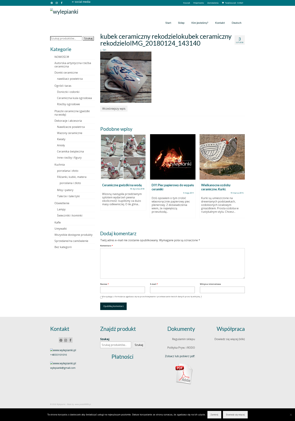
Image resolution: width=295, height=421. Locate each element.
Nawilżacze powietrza (71, 127)
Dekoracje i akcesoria (68, 121)
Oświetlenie (61, 203)
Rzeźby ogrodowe (68, 104)
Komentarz (106, 245)
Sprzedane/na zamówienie (71, 241)
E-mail (154, 284)
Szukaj (88, 38)
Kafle (57, 222)
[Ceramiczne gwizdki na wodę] (123, 157)
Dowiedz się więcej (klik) (229, 339)
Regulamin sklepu (183, 339)
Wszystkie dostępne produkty (73, 235)
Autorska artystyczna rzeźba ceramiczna (72, 64)
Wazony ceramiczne (69, 133)
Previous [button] (103, 179)
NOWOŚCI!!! (61, 57)
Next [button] (242, 179)
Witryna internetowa (210, 284)
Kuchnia (59, 164)
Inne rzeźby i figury (69, 157)
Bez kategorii (63, 247)
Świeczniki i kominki (69, 215)
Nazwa (104, 284)
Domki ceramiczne (66, 72)
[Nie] (290, 414)
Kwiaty (61, 139)
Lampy (61, 209)
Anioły (61, 145)
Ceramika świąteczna (70, 151)
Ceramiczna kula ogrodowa (74, 98)
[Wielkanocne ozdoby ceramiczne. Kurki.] (222, 157)
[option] (123, 174)
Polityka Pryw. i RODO (181, 347)
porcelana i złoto (67, 171)
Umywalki (60, 228)
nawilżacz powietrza (70, 79)
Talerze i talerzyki (68, 196)
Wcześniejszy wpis (113, 108)
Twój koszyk (234, 3)
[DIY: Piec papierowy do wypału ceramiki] (173, 157)
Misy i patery (65, 190)
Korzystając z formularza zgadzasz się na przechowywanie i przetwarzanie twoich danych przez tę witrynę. (152, 296)
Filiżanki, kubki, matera (71, 177)
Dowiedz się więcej (235, 414)
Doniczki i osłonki (68, 92)
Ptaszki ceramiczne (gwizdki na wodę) (72, 112)
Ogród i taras (62, 86)
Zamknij (214, 414)
